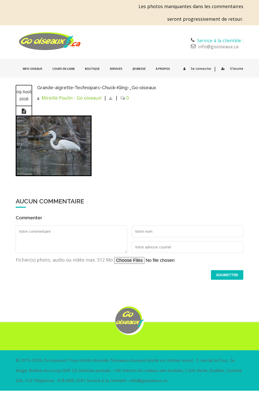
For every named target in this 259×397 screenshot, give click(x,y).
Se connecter (201, 69)
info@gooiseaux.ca (218, 46)
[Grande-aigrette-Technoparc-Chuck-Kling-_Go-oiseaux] (24, 111)
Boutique (92, 69)
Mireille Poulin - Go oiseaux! (71, 98)
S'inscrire (236, 69)
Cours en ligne (63, 69)
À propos (163, 69)
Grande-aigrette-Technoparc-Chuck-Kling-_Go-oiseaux (96, 87)
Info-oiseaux (32, 69)
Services (116, 69)
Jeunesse (139, 69)
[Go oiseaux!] (50, 41)
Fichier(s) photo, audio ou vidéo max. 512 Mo (65, 260)
